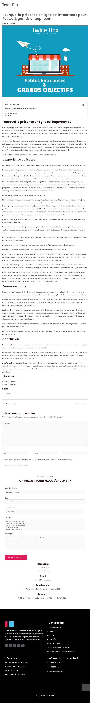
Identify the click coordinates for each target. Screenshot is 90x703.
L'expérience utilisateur (13, 111)
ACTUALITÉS (51, 639)
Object (8, 518)
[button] (54, 5)
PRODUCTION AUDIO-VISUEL (15, 675)
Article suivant (81, 404)
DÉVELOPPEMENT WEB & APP (15, 667)
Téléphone (9, 508)
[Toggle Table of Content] (82, 105)
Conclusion (8, 116)
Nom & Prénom (11, 488)
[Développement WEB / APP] (45, 526)
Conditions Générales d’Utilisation (61, 651)
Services (50, 635)
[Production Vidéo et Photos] (45, 530)
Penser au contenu (11, 113)
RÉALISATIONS (52, 631)
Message (9, 534)
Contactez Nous (53, 643)
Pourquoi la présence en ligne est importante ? (20, 108)
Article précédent (10, 404)
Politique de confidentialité (58, 647)
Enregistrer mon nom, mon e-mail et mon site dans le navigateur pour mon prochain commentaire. (39, 460)
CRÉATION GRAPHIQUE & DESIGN (16, 663)
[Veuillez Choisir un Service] (45, 522)
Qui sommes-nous (54, 627)
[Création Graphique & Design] (45, 524)
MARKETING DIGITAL (12, 671)
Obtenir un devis (16, 557)
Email (7, 498)
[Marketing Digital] (45, 528)
